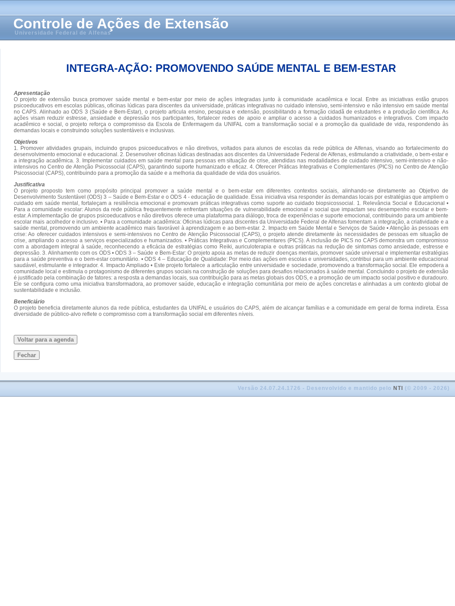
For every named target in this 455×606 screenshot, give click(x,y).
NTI (398, 388)
